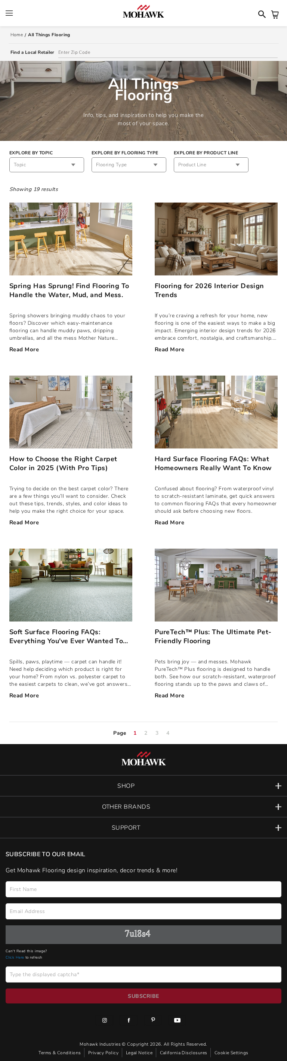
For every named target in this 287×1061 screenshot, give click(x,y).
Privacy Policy (104, 1053)
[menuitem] (104, 1021)
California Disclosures (184, 1053)
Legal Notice (140, 1053)
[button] (143, 785)
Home (16, 35)
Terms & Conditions (60, 1053)
